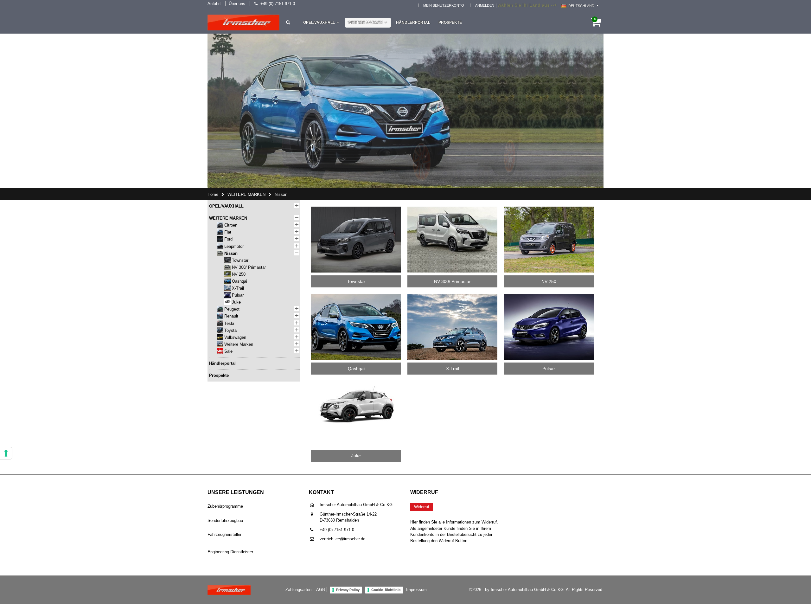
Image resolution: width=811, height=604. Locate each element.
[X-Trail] (452, 295)
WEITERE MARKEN (365, 22)
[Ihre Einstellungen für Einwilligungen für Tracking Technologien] (6, 453)
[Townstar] (356, 208)
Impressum (416, 589)
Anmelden (484, 5)
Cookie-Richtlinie (386, 590)
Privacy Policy (348, 590)
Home (213, 194)
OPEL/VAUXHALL (319, 22)
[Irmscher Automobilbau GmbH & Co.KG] (243, 22)
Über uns (237, 3)
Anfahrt (214, 3)
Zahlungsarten (298, 589)
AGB (320, 589)
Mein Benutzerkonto (443, 5)
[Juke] (356, 383)
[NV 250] (549, 208)
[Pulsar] (549, 295)
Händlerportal (413, 22)
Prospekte (450, 22)
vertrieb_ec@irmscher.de (342, 539)
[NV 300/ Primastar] (452, 208)
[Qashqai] (356, 295)
